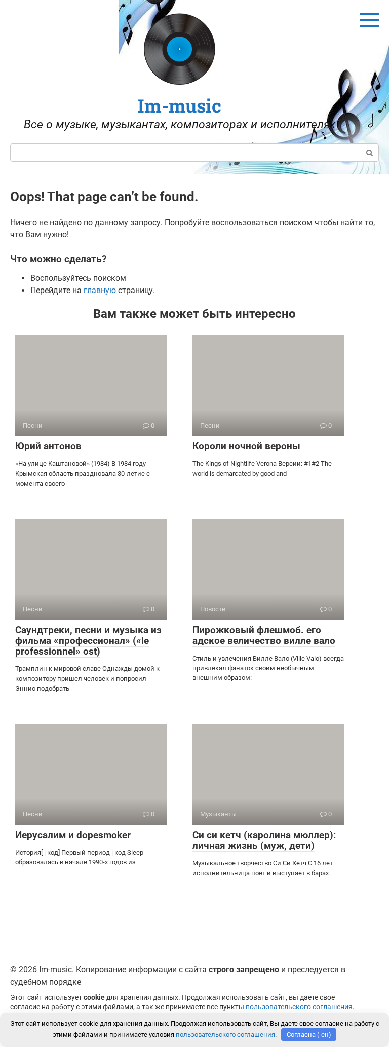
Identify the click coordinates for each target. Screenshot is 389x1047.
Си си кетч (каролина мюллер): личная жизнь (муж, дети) (264, 840)
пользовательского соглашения (299, 1007)
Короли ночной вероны (246, 446)
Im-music (179, 105)
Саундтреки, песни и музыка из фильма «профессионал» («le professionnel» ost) (88, 640)
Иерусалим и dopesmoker (73, 835)
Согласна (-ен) (309, 1034)
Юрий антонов (48, 446)
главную (100, 290)
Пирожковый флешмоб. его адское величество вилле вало (263, 635)
